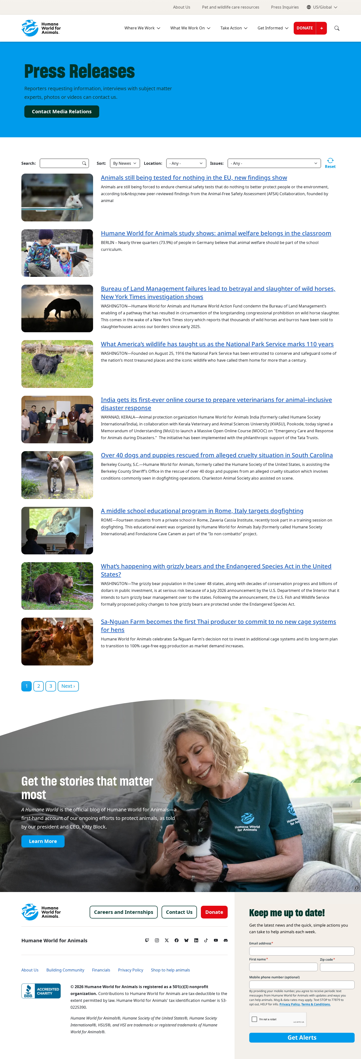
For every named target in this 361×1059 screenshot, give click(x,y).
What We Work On (187, 28)
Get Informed (270, 28)
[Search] (333, 28)
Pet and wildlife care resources (230, 7)
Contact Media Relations (62, 111)
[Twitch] (147, 939)
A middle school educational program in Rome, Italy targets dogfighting (202, 511)
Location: (153, 163)
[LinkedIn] (196, 939)
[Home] (41, 912)
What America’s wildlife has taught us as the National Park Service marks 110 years (217, 344)
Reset (330, 166)
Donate (305, 28)
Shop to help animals (170, 970)
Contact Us (179, 912)
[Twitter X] (167, 939)
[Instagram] (157, 939)
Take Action (231, 28)
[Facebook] (177, 939)
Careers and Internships (123, 912)
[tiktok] (206, 939)
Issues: (217, 163)
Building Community (65, 970)
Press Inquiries (285, 7)
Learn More (43, 841)
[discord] (226, 939)
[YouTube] (216, 939)
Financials (101, 970)
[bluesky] (186, 939)
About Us (181, 7)
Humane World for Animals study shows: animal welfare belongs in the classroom (216, 233)
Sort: (101, 163)
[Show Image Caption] (357, 888)
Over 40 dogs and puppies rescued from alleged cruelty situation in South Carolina (217, 455)
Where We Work (140, 28)
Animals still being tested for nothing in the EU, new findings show (194, 178)
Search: (28, 163)
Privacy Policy (130, 970)
